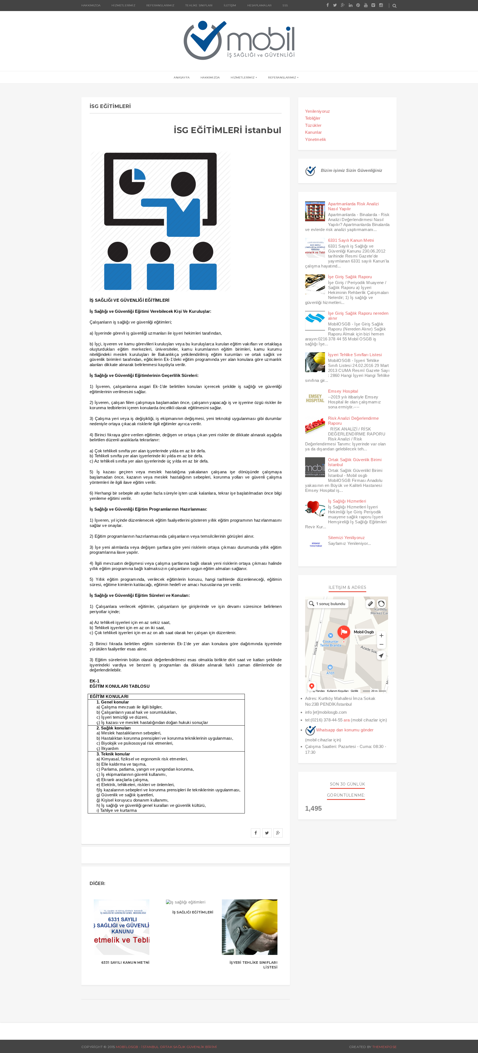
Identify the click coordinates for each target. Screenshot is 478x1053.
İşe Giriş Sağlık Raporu (350, 276)
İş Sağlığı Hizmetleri (347, 501)
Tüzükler (313, 125)
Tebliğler (313, 118)
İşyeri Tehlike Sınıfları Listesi (355, 354)
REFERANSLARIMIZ (282, 77)
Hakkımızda (90, 5)
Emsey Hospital (343, 391)
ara (347, 720)
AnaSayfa (181, 77)
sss (285, 5)
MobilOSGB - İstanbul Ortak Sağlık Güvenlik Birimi (166, 1047)
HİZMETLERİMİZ (242, 77)
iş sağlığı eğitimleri (193, 912)
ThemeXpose (384, 1047)
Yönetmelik (315, 139)
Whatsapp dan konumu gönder (345, 730)
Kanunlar (313, 132)
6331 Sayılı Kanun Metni (125, 962)
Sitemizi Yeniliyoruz (346, 537)
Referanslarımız (160, 5)
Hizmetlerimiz (123, 5)
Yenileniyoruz (317, 111)
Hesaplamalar (259, 5)
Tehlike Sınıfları (198, 5)
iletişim (230, 5)
